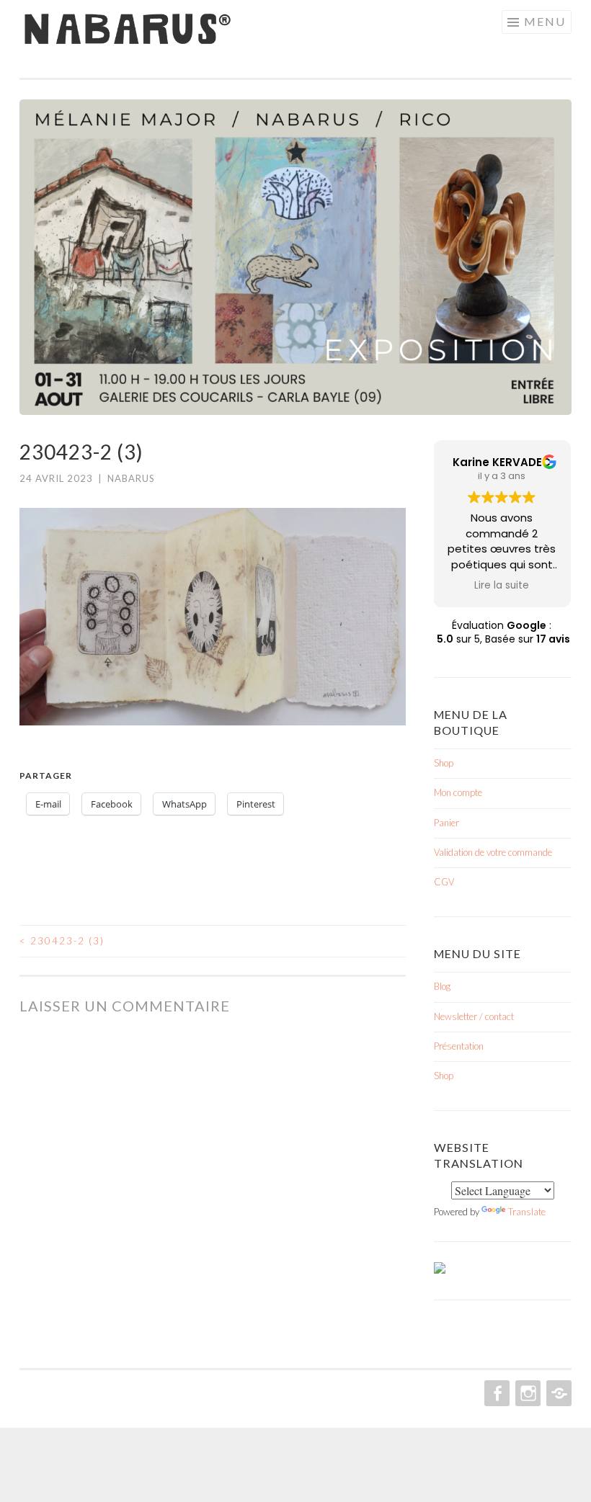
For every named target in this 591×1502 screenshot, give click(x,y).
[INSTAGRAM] (526, 1393)
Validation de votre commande (493, 852)
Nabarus (131, 478)
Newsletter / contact (474, 1016)
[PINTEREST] (557, 1393)
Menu (545, 21)
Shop (443, 763)
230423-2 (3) (62, 941)
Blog (442, 986)
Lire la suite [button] (501, 585)
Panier (446, 822)
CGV (444, 882)
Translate (527, 1211)
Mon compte (458, 792)
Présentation (459, 1046)
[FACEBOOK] (495, 1393)
